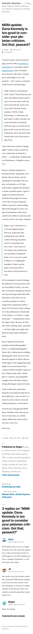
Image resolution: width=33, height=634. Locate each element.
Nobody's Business (11, 3)
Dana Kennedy (8, 70)
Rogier (6, 50)
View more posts (10, 475)
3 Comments (8, 52)
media (26, 438)
